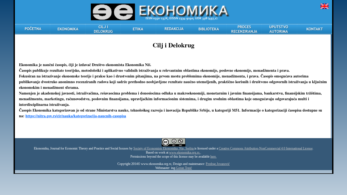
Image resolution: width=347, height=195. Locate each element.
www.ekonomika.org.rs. (184, 152)
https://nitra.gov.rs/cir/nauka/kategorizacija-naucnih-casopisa (75, 116)
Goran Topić (184, 168)
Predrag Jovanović (218, 164)
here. (213, 156)
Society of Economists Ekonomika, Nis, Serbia (163, 148)
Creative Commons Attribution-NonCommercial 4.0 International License (266, 148)
